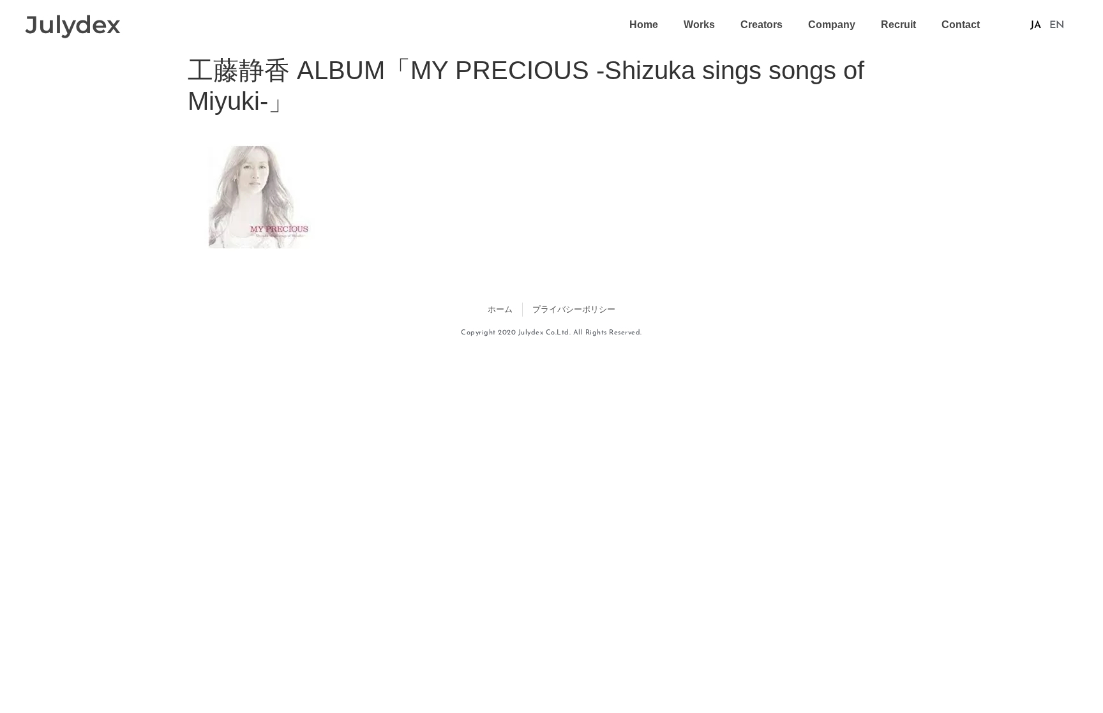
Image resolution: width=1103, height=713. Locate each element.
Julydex (73, 25)
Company (831, 24)
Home (643, 24)
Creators (761, 24)
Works (699, 24)
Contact (961, 24)
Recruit (898, 24)
